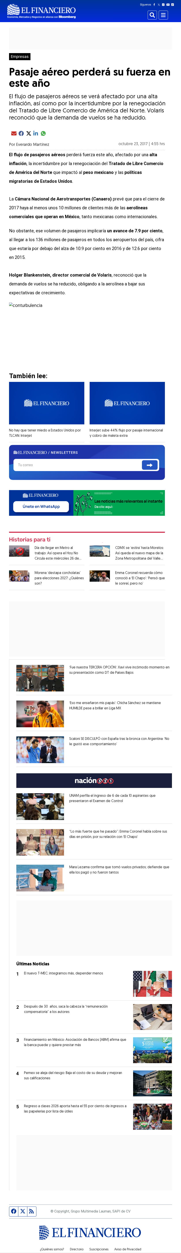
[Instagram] (164, 5)
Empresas (20, 56)
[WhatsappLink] (87, 502)
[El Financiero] (41, 11)
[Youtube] (169, 5)
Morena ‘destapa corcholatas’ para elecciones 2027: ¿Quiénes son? (59, 578)
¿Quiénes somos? (52, 1249)
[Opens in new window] (40, 678)
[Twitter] (159, 5)
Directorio (76, 1249)
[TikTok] (173, 5)
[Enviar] (150, 465)
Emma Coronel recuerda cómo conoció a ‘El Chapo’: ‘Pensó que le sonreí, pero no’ (140, 578)
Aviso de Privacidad (127, 1249)
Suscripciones (98, 1249)
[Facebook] (155, 5)
